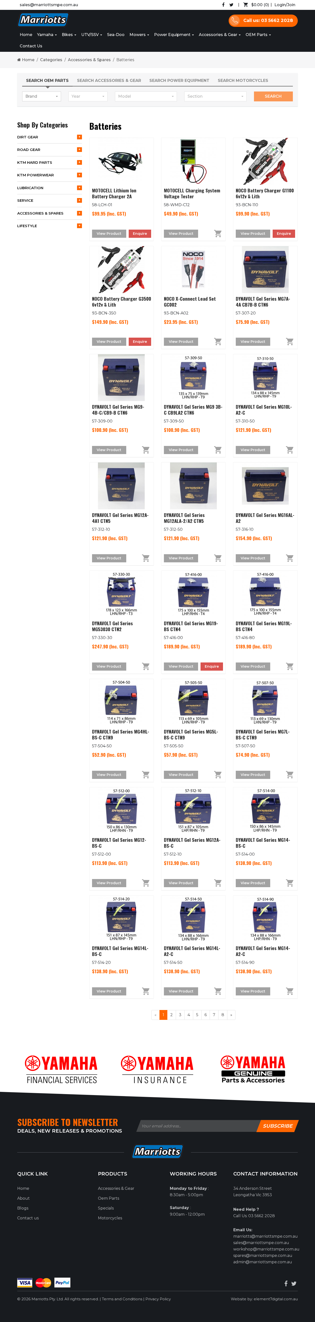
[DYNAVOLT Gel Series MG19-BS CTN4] (193, 594)
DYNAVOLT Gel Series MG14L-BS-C (120, 950)
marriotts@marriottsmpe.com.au (265, 1236)
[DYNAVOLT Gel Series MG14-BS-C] (265, 810)
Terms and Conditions (122, 1299)
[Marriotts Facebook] (286, 1283)
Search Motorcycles (243, 80)
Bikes (68, 34)
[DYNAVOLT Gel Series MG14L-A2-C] (193, 919)
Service (25, 200)
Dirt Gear (27, 137)
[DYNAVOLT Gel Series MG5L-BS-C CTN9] (193, 702)
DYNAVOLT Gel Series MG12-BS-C (119, 842)
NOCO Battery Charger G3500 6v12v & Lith (121, 301)
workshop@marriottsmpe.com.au (266, 1249)
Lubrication (30, 187)
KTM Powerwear (35, 175)
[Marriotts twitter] (294, 1283)
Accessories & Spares (89, 59)
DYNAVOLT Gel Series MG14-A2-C (263, 950)
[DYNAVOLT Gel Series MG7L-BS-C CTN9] (265, 702)
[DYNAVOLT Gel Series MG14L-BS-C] (122, 919)
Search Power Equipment (179, 80)
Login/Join (284, 4)
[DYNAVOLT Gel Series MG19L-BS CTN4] (265, 594)
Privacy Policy (158, 1299)
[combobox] (41, 96)
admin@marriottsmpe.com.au (262, 1262)
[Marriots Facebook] (223, 5)
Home (26, 34)
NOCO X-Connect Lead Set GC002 (190, 301)
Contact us (28, 1218)
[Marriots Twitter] (231, 5)
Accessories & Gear (218, 34)
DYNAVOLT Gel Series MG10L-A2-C (264, 409)
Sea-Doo (116, 34)
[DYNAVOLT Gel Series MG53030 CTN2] (122, 594)
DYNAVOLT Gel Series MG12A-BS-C (192, 842)
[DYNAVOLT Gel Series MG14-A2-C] (265, 919)
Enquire (140, 233)
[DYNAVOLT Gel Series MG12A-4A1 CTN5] (122, 485)
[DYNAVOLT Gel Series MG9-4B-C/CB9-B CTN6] (122, 377)
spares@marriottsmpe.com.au (262, 1255)
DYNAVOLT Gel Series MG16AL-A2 (265, 517)
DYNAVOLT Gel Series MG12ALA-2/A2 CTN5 (184, 517)
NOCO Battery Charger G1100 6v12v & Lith (265, 193)
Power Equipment (172, 34)
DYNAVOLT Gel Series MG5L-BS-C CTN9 (191, 734)
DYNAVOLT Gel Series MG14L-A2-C (192, 950)
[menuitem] (254, 5)
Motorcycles (110, 1218)
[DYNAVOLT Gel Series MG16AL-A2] (265, 485)
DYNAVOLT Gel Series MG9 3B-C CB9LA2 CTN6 (193, 409)
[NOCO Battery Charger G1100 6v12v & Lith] (265, 161)
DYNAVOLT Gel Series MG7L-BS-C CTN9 (263, 734)
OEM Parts (257, 34)
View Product (109, 233)
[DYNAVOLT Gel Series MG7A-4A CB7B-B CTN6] (265, 269)
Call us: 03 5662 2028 (268, 20)
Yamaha (45, 34)
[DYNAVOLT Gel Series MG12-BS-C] (122, 810)
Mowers (138, 34)
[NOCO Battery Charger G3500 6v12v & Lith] (122, 269)
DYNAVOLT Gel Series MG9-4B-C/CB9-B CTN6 (118, 409)
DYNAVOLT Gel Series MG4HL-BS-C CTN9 (120, 734)
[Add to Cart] (212, 234)
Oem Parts (108, 1198)
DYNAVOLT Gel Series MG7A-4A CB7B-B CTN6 (263, 301)
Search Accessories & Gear (109, 80)
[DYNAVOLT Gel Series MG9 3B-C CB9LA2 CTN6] (193, 377)
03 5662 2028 (261, 1215)
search (273, 96)
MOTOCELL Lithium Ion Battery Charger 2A (114, 193)
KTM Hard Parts (34, 162)
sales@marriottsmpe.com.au (49, 4)
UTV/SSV (90, 34)
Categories (51, 59)
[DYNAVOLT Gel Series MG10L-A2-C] (265, 377)
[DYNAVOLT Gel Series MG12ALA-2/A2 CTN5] (193, 485)
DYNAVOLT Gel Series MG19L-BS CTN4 (264, 626)
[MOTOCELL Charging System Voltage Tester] (193, 161)
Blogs (22, 1208)
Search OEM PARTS (47, 80)
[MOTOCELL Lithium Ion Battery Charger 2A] (122, 161)
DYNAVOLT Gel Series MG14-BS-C (263, 842)
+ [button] (79, 137)
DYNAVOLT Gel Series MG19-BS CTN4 (191, 626)
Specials (106, 1208)
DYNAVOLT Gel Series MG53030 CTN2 (112, 626)
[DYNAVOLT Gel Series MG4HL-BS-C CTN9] (122, 702)
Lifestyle (27, 225)
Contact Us (31, 46)
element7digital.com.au (276, 1299)
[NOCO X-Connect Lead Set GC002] (193, 269)
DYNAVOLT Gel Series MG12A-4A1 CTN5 (120, 517)
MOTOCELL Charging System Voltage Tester (192, 193)
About (23, 1198)
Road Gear (28, 149)
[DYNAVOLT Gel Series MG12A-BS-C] (193, 810)
